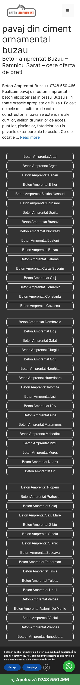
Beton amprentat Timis (40, 571)
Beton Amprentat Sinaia (40, 534)
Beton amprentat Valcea (40, 599)
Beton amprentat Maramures (40, 424)
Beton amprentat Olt (40, 471)
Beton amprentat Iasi (40, 396)
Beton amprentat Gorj (40, 359)
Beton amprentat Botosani (40, 203)
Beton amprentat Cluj (40, 278)
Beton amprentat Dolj (40, 331)
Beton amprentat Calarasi (40, 259)
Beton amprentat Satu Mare (40, 515)
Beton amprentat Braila (40, 212)
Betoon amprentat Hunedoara (40, 636)
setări (51, 659)
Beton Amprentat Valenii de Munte (40, 608)
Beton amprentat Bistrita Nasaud (40, 194)
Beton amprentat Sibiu (40, 524)
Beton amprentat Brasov (40, 222)
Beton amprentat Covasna (40, 306)
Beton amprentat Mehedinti (40, 434)
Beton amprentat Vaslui (40, 618)
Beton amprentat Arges (40, 166)
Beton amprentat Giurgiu (40, 350)
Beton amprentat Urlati (40, 590)
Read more (30, 137)
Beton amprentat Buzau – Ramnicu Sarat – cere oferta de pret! (38, 65)
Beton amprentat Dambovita (40, 322)
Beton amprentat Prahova (40, 496)
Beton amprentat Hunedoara (40, 378)
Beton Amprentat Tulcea (40, 580)
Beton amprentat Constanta (40, 296)
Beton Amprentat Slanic (40, 543)
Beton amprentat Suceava (40, 552)
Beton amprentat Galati (40, 340)
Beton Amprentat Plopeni (40, 487)
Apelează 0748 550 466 (42, 679)
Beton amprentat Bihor (40, 184)
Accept (12, 667)
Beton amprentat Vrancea (40, 627)
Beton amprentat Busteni (40, 240)
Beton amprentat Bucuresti (40, 231)
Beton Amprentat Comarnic (40, 287)
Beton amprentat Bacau (40, 175)
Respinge (32, 667)
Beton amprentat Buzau (40, 250)
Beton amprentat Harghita (40, 368)
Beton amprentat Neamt (40, 462)
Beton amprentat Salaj (40, 506)
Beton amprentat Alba (40, 415)
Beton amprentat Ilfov (40, 406)
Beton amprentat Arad (40, 156)
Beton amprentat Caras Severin (40, 268)
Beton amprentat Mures (40, 452)
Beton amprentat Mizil (40, 443)
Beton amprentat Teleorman (40, 562)
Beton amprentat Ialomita (40, 387)
